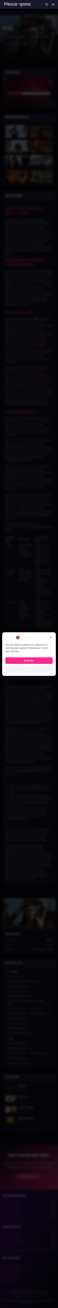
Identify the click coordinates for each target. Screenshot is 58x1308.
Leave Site (29, 669)
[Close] (51, 637)
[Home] (17, 4)
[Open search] (46, 4)
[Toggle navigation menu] (53, 4)
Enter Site (29, 660)
